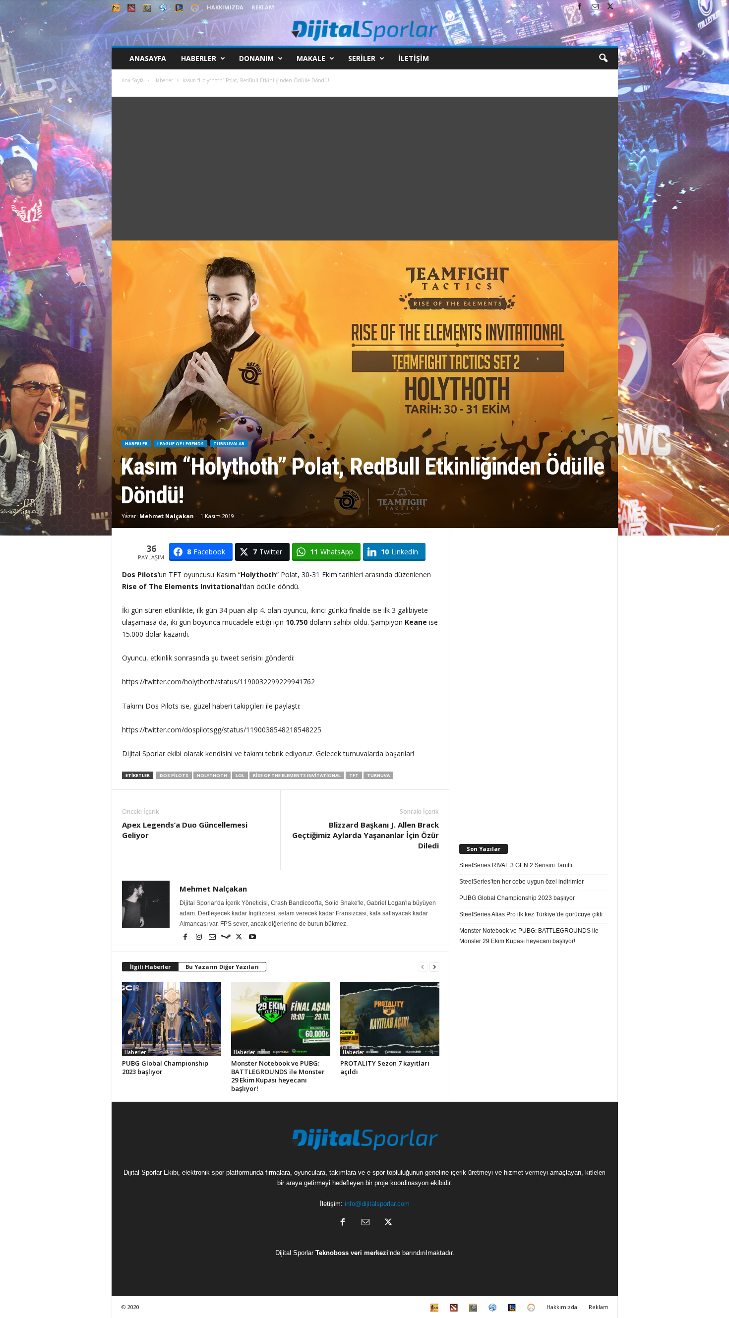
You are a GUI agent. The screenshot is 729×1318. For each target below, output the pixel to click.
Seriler (361, 58)
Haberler (198, 58)
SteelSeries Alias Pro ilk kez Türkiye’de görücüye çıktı (531, 914)
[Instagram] (199, 937)
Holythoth (212, 775)
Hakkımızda (225, 7)
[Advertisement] (365, 166)
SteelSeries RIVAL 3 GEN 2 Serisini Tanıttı (515, 865)
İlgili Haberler (150, 966)
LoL (240, 775)
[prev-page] (422, 967)
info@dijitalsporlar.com (377, 1203)
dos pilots (174, 775)
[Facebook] (580, 7)
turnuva (378, 775)
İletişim (413, 58)
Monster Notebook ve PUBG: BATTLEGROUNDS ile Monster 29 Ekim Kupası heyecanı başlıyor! (278, 1076)
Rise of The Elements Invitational (297, 775)
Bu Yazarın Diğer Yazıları (222, 966)
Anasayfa (147, 58)
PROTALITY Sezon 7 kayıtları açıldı (384, 1067)
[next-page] (434, 967)
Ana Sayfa (133, 80)
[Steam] (226, 937)
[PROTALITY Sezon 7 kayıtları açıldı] (389, 1019)
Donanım (256, 58)
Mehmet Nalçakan (166, 516)
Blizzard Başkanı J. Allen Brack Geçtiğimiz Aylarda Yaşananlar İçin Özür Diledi (365, 835)
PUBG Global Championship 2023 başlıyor (165, 1067)
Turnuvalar (228, 443)
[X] (610, 7)
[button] (603, 58)
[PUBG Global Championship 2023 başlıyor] (171, 1019)
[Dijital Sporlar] (365, 30)
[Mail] (595, 7)
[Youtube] (252, 937)
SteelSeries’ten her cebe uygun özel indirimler (521, 881)
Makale (311, 58)
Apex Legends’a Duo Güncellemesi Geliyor (184, 830)
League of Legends (180, 443)
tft (354, 775)
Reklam (262, 7)
